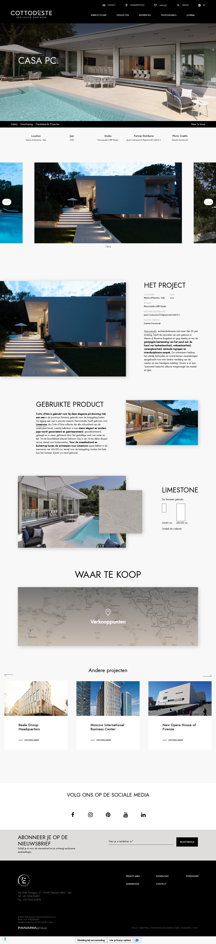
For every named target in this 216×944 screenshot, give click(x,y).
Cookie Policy (144, 928)
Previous (8, 675)
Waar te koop (198, 124)
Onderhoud (132, 883)
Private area (133, 876)
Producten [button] (123, 15)
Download (162, 876)
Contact (111, 5)
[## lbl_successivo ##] (208, 202)
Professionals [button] (168, 15)
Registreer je (187, 841)
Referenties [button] (145, 15)
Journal (191, 15)
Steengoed (192, 876)
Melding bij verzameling (91, 940)
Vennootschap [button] (99, 15)
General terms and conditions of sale (165, 928)
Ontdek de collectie (172, 528)
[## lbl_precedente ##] (6, 202)
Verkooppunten (137, 5)
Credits (195, 928)
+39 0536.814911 (31, 896)
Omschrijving (26, 124)
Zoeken (185, 5)
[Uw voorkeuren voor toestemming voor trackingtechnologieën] (5, 939)
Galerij (14, 124)
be (204, 5)
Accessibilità (185, 928)
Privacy (134, 928)
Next (207, 675)
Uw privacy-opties (120, 940)
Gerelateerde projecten (48, 124)
